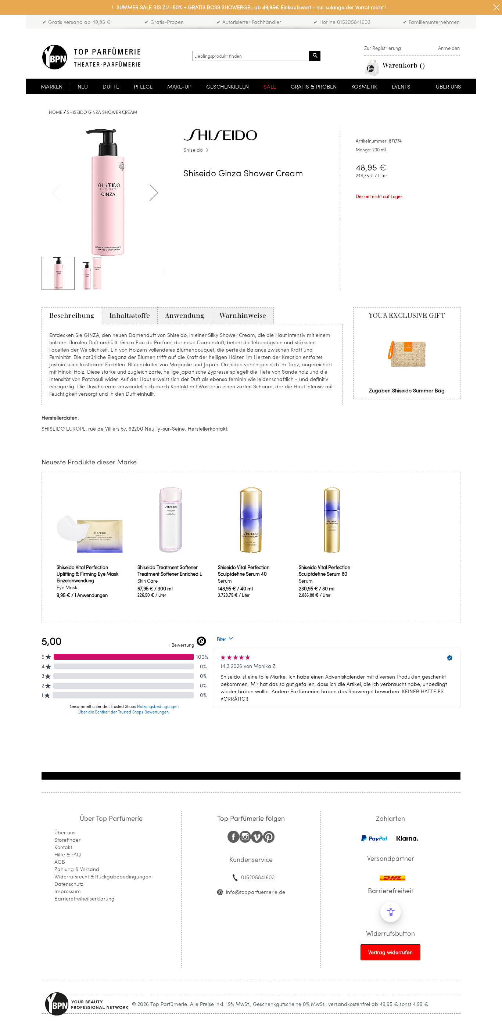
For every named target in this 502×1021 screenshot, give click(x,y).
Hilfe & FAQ (67, 854)
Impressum (67, 891)
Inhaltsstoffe (130, 316)
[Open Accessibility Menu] (390, 912)
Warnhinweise (242, 316)
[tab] (72, 315)
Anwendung (184, 316)
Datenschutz (68, 883)
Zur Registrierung (382, 48)
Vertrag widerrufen (390, 952)
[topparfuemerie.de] (91, 57)
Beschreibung (71, 316)
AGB (59, 861)
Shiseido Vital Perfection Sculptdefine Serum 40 (243, 570)
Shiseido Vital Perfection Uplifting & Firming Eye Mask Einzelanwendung (87, 574)
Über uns (64, 832)
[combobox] (250, 56)
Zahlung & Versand (76, 869)
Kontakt (63, 847)
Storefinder (67, 839)
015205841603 (258, 877)
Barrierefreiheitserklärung (84, 898)
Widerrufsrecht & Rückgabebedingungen (102, 876)
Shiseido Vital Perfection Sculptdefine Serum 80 (324, 570)
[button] (154, 192)
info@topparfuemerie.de (255, 891)
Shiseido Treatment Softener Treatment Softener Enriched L (169, 570)
